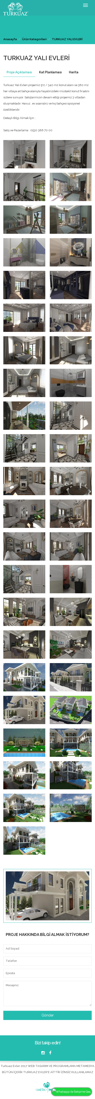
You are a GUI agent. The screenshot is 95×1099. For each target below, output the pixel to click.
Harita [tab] (73, 72)
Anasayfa (10, 39)
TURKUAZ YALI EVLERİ (67, 39)
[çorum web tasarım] (47, 1086)
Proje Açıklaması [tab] (19, 72)
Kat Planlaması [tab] (50, 72)
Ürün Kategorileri (34, 39)
